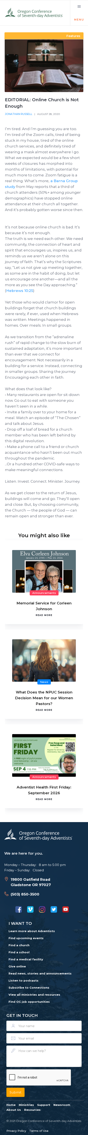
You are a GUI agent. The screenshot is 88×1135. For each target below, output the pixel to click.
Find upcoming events (26, 938)
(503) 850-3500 (25, 894)
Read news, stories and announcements (40, 973)
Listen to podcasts (23, 980)
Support (43, 1105)
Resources (32, 1109)
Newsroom (61, 1105)
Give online (17, 966)
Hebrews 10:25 (19, 291)
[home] (34, 12)
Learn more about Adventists (32, 931)
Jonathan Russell (18, 114)
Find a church (19, 945)
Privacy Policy (16, 1130)
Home (11, 1105)
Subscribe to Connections (29, 987)
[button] (79, 12)
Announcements (44, 593)
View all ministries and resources (34, 994)
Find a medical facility (26, 959)
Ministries (26, 1105)
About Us (13, 1109)
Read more (44, 615)
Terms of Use (38, 1130)
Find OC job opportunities (29, 1001)
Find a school (19, 952)
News (44, 682)
